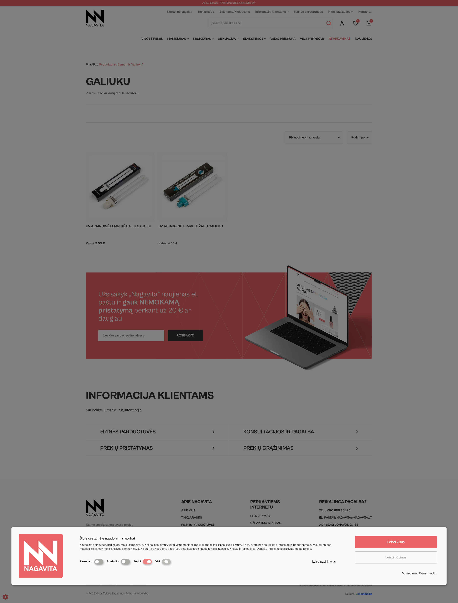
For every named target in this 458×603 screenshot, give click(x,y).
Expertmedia (427, 573)
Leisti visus (396, 542)
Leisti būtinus (395, 557)
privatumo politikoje (298, 549)
